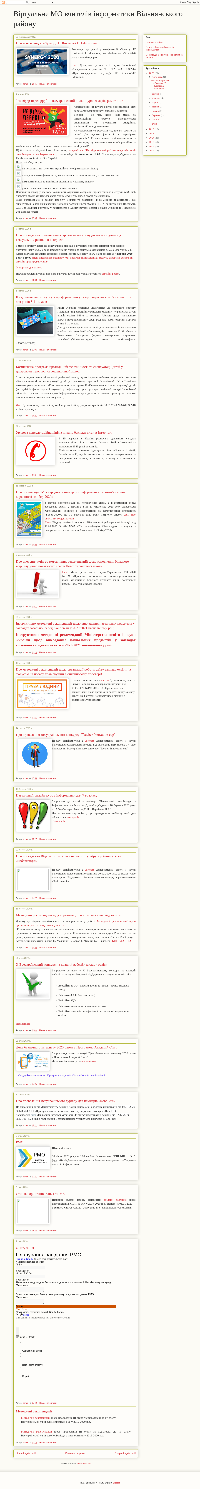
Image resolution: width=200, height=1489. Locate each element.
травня (155, 111)
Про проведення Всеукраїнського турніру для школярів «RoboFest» (65, 1100)
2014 (152, 150)
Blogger (116, 1483)
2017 (152, 137)
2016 (152, 142)
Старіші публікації (125, 1453)
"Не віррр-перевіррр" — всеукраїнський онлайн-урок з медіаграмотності (70, 100)
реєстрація (73, 817)
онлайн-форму (110, 273)
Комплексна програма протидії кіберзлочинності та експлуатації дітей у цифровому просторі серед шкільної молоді (69, 368)
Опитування (25, 1247)
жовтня (156, 94)
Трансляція (58, 821)
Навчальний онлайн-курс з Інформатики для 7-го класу (56, 795)
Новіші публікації (26, 1453)
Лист (75, 65)
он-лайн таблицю (114, 1199)
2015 (152, 146)
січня (155, 124)
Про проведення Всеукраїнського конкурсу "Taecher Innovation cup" (65, 734)
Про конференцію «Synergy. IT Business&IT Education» (56, 43)
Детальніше (23, 1023)
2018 (152, 133)
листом (104, 680)
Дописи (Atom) (83, 1463)
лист (33, 1114)
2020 (152, 73)
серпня (156, 102)
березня (156, 115)
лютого (156, 119)
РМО (19, 1142)
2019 (152, 129)
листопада (157, 77)
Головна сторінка (75, 1453)
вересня (156, 98)
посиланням (88, 1061)
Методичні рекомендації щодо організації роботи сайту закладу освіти (68, 915)
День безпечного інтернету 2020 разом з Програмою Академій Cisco (66, 1047)
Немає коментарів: (48, 84)
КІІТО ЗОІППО (121, 940)
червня (156, 106)
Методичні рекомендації (34, 1411)
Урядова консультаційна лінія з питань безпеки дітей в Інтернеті (64, 432)
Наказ (65, 572)
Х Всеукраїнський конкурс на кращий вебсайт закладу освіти (61, 964)
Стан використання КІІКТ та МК (40, 1193)
